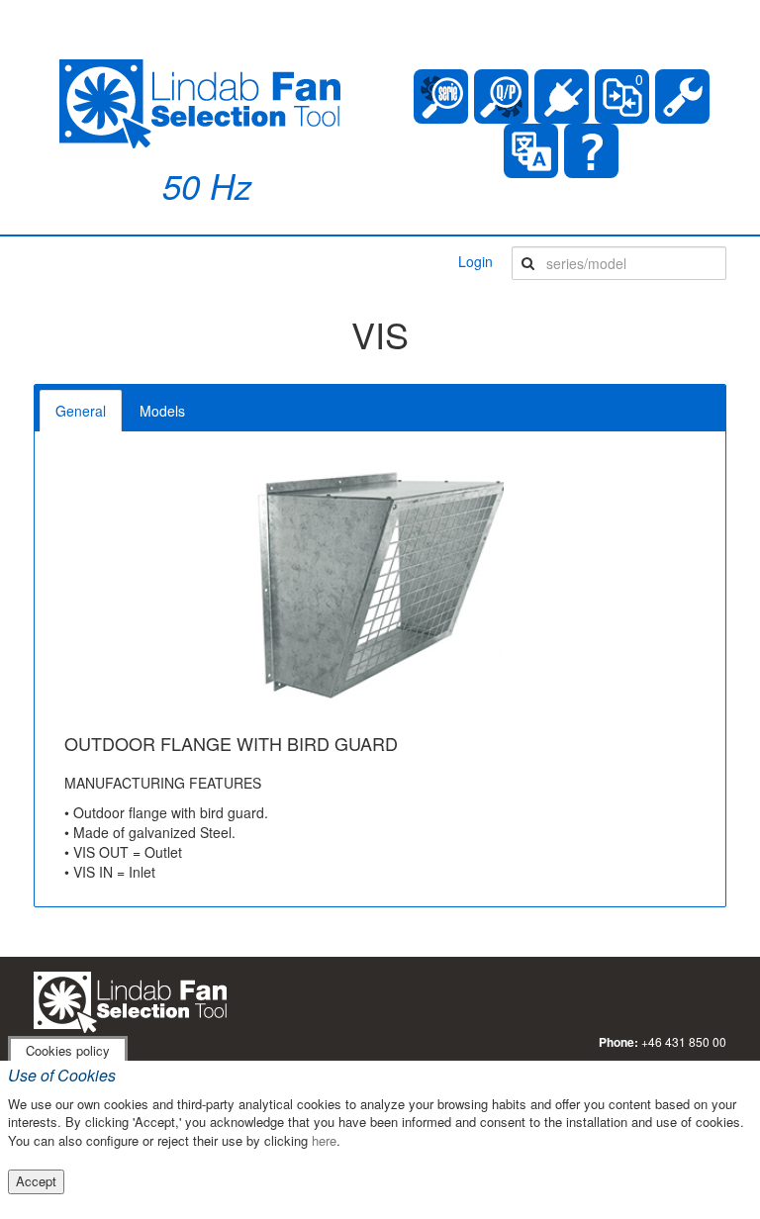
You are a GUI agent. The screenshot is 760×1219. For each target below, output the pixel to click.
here (324, 1140)
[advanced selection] (501, 96)
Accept (36, 1181)
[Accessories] (561, 96)
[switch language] (531, 151)
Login (475, 261)
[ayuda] (591, 151)
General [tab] (80, 411)
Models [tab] (162, 411)
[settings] (682, 96)
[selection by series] (441, 96)
